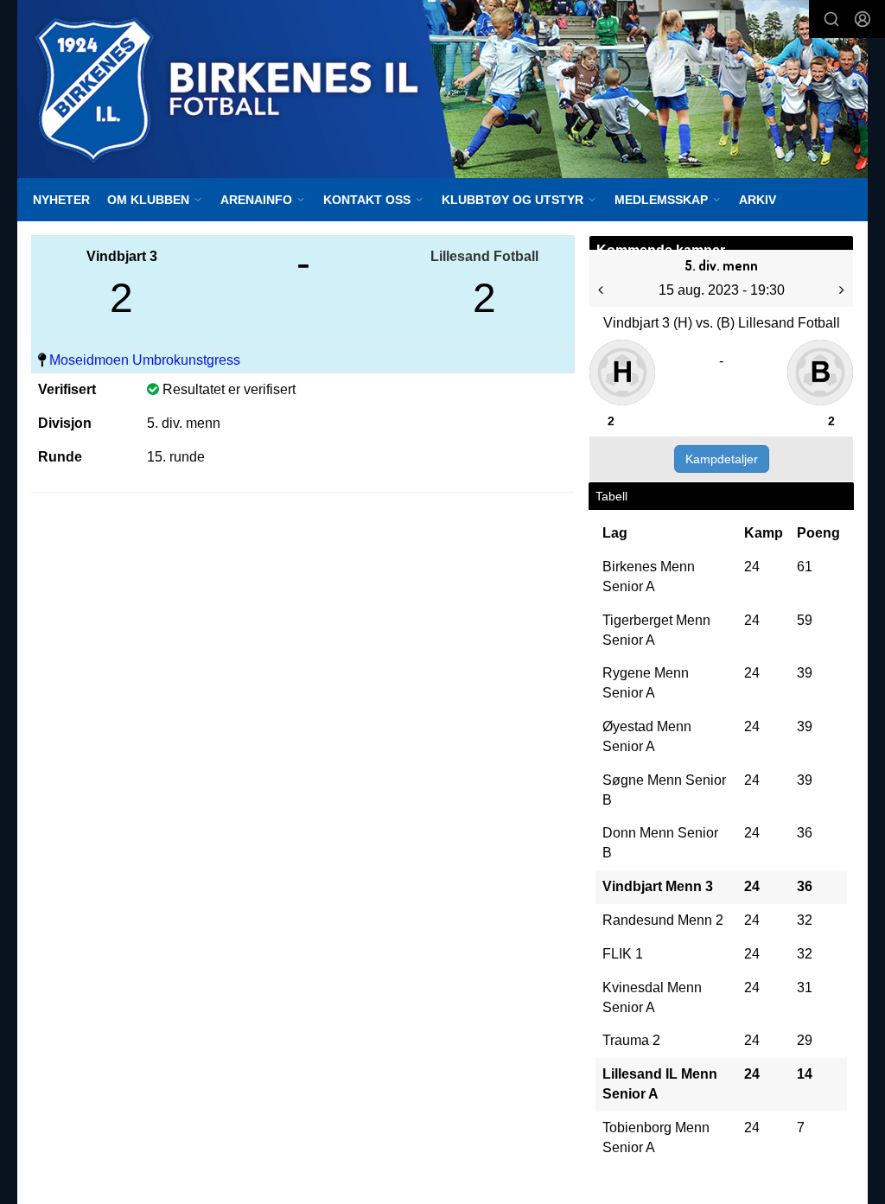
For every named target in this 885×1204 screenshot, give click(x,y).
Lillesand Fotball (484, 256)
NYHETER (61, 200)
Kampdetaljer (721, 459)
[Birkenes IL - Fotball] (442, 89)
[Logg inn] (862, 19)
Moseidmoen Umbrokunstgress (144, 360)
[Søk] (831, 19)
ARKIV (757, 200)
